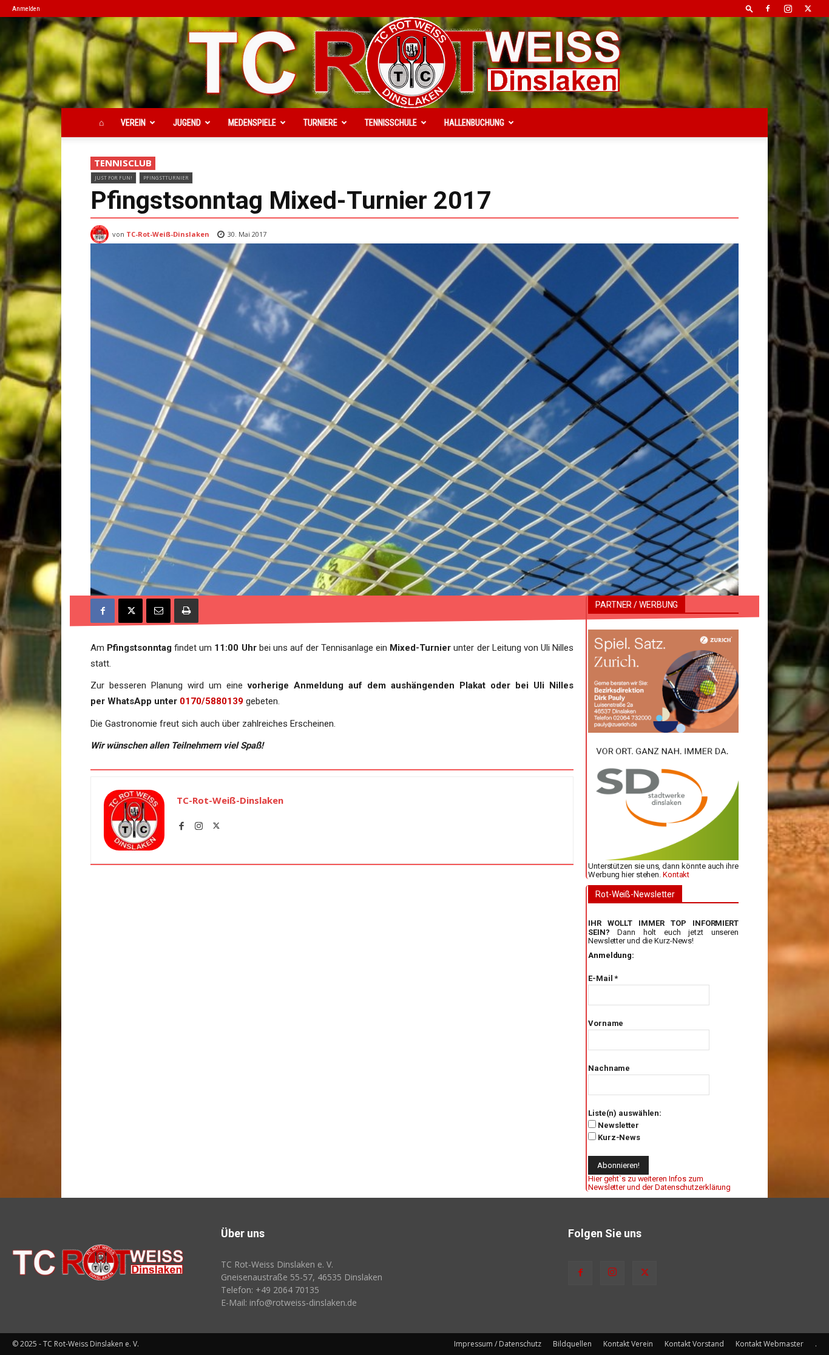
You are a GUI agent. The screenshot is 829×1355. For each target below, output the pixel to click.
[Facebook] (768, 8)
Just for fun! (113, 177)
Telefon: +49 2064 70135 (270, 1290)
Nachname (609, 1068)
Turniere (320, 122)
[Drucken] (186, 611)
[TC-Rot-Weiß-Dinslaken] (101, 234)
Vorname (605, 1023)
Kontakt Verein (628, 1344)
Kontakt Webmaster (770, 1344)
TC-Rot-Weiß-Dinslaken (167, 234)
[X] (808, 8)
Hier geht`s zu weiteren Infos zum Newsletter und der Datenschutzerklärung (659, 1183)
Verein (133, 122)
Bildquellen (572, 1344)
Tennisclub (123, 163)
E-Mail (603, 978)
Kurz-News (618, 1137)
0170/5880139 (211, 701)
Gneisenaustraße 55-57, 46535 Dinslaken (301, 1277)
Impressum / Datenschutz (497, 1344)
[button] (749, 8)
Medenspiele (252, 122)
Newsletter (617, 1125)
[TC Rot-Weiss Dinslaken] (414, 62)
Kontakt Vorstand (694, 1344)
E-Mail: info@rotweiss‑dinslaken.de (289, 1302)
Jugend (187, 122)
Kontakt (676, 874)
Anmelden (26, 9)
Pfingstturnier (166, 177)
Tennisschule (391, 122)
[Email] (158, 611)
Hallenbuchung (474, 122)
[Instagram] (788, 8)
